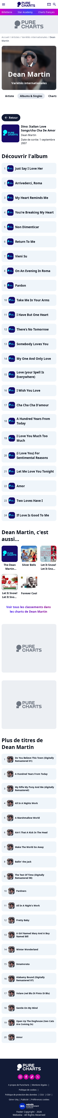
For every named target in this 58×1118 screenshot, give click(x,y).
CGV (48, 1094)
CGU (42, 1094)
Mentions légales (39, 1085)
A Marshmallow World (27, 817)
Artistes (15, 37)
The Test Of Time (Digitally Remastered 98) (29, 876)
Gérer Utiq (13, 1099)
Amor (19, 1037)
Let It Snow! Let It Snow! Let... (48, 568)
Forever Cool (29, 593)
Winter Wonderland (27, 949)
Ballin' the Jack (23, 861)
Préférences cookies (40, 1099)
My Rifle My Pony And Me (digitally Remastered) (34, 789)
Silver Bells (29, 565)
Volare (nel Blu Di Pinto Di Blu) (33, 993)
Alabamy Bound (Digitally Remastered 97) (30, 979)
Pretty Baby (22, 920)
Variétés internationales (29, 83)
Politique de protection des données (21, 1094)
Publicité (25, 1099)
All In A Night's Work (28, 905)
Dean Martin (29, 74)
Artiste (9, 96)
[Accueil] (26, 4)
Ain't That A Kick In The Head (31, 832)
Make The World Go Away (29, 847)
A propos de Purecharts (18, 1085)
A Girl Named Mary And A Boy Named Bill (33, 935)
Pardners (21, 890)
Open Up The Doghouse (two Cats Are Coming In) (35, 1023)
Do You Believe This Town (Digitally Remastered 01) (34, 759)
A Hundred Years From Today (31, 773)
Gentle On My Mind (27, 1007)
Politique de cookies (28, 1089)
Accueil (5, 37)
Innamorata (22, 964)
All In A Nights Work (26, 803)
